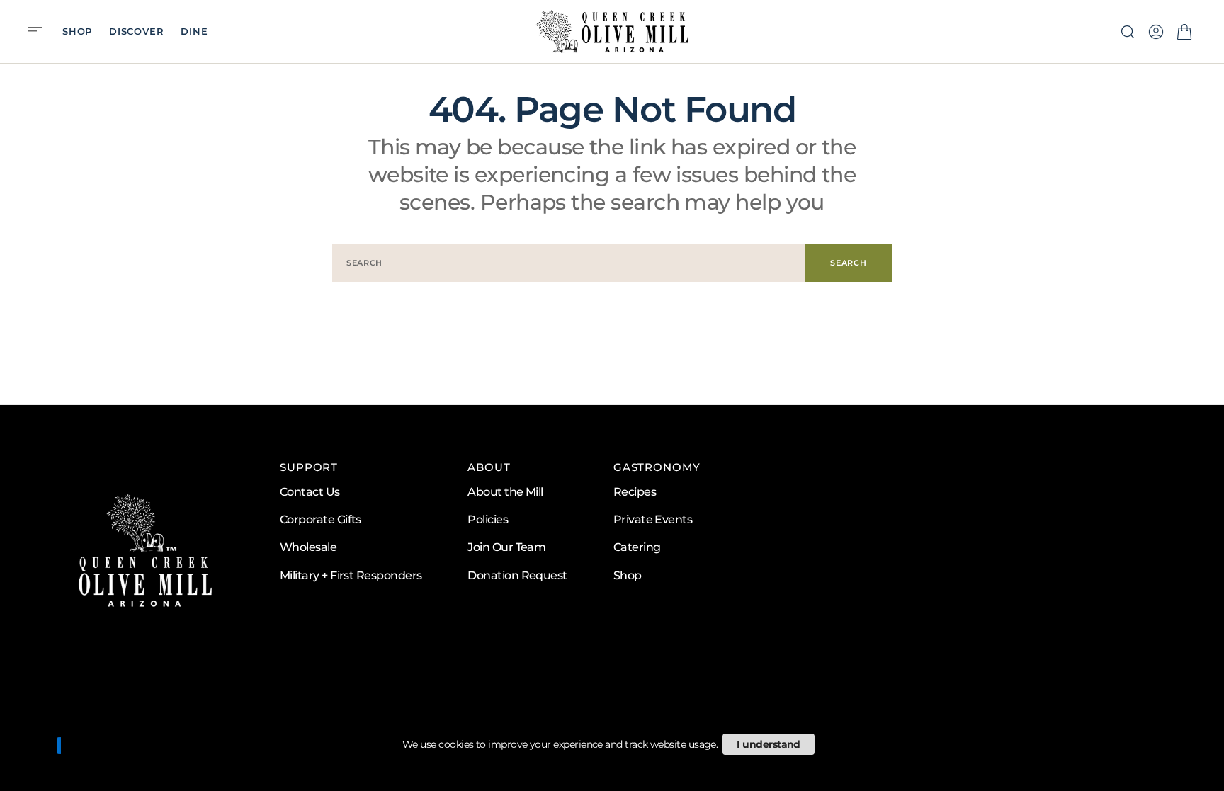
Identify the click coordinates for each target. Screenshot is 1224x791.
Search (848, 263)
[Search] (1127, 32)
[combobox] (568, 263)
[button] (39, 31)
